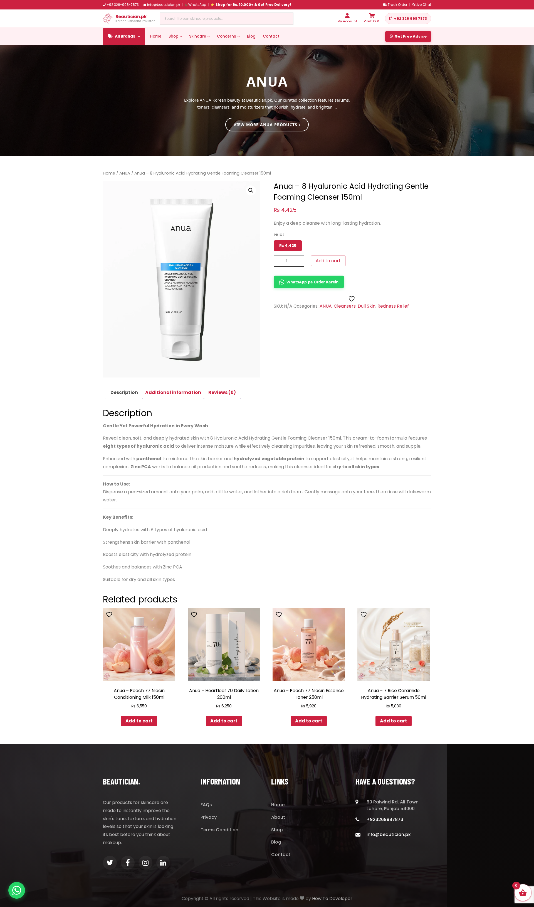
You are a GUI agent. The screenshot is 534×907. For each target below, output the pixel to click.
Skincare (197, 36)
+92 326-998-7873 (123, 4)
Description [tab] (124, 392)
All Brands (125, 36)
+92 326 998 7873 (410, 18)
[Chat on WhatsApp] (16, 890)
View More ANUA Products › (267, 124)
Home (155, 36)
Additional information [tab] (173, 392)
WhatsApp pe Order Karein (312, 282)
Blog (251, 36)
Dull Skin (366, 306)
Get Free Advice (411, 36)
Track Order (397, 4)
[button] (251, 190)
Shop (173, 36)
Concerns (226, 36)
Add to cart (328, 261)
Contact (271, 36)
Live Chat (423, 4)
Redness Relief (393, 306)
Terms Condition (219, 830)
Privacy (209, 817)
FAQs (206, 804)
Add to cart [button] (139, 721)
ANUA (124, 173)
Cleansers (345, 306)
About (278, 817)
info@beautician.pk (163, 4)
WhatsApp (197, 4)
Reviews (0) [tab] (222, 392)
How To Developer (332, 898)
